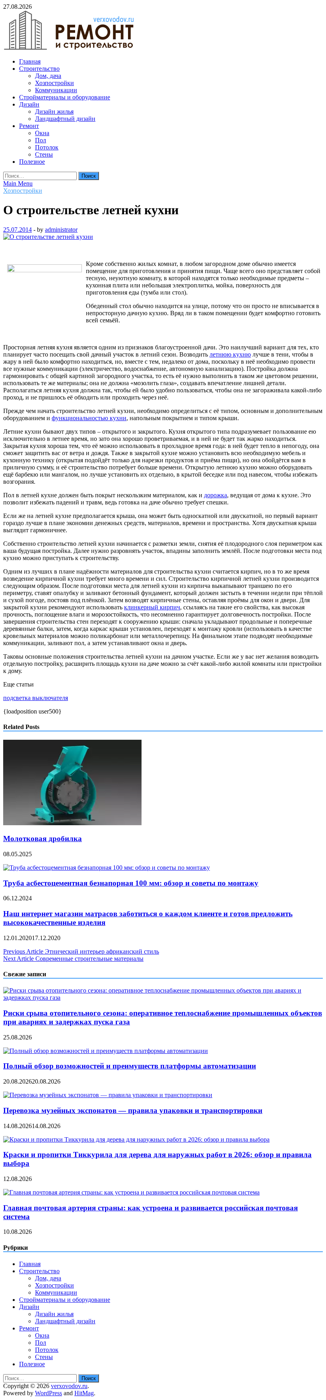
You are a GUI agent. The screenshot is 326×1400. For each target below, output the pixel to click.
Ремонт (29, 125)
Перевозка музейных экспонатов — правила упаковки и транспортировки (132, 1110)
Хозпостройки (54, 83)
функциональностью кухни (89, 418)
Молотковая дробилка (42, 838)
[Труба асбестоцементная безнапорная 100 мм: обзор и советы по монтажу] (106, 867)
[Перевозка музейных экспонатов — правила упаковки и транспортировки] (107, 1095)
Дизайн (29, 104)
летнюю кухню (230, 354)
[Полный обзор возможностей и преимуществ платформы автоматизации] (105, 1050)
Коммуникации (56, 90)
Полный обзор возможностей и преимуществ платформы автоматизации (129, 1066)
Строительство (39, 68)
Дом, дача (48, 75)
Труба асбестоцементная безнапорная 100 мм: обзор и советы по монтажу (130, 883)
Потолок (46, 147)
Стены (44, 154)
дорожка (215, 495)
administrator (61, 229)
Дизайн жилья (54, 111)
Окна (42, 133)
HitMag (84, 1393)
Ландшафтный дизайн (65, 118)
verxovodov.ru (69, 1386)
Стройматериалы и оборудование (64, 97)
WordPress (48, 1393)
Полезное (32, 161)
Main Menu (18, 183)
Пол (40, 140)
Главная (30, 61)
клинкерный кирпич (152, 607)
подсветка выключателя (35, 697)
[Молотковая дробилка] (72, 823)
